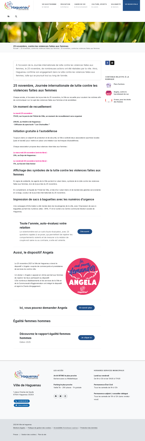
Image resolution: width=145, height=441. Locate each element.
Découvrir (84, 231)
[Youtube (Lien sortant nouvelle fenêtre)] (65, 396)
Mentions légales (19, 428)
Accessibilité (66, 428)
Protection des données (88, 428)
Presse (15, 434)
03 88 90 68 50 (23, 401)
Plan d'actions (119, 84)
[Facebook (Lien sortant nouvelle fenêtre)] (56, 396)
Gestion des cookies (28, 434)
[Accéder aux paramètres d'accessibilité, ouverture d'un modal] (8, 16)
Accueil (15, 48)
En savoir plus (85, 308)
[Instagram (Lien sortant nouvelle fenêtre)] (60, 396)
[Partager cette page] (107, 63)
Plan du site (42, 434)
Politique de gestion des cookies (39, 428)
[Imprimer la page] (112, 63)
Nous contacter (23, 405)
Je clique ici (86, 337)
